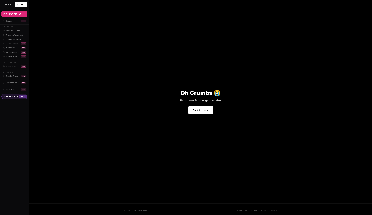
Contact (273, 210)
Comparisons (240, 210)
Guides (253, 210)
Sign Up (21, 4)
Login (8, 4)
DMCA (263, 210)
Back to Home (200, 110)
